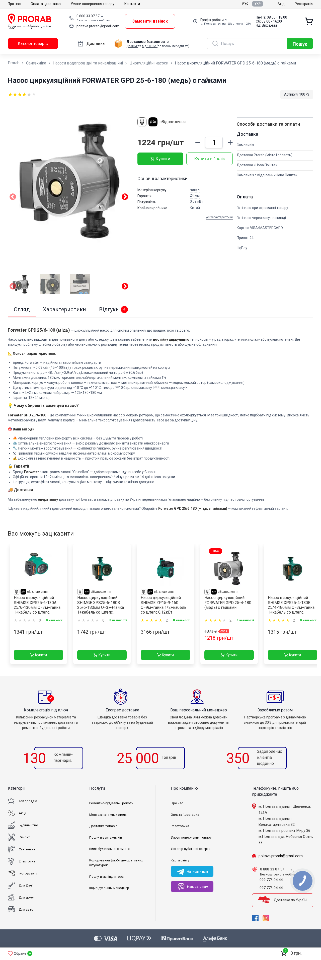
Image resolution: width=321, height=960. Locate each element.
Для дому (26, 897)
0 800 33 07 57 (88, 16)
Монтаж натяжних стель (108, 815)
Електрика (27, 861)
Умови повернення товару (92, 4)
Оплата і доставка (46, 4)
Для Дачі (26, 885)
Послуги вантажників (105, 837)
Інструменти (28, 873)
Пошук (300, 44)
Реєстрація (304, 4)
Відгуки (112, 309)
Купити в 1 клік (209, 158)
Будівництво (28, 825)
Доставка (96, 43)
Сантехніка (36, 63)
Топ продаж (28, 801)
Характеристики (64, 309)
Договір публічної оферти (190, 849)
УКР (258, 4)
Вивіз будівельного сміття (109, 849)
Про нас (14, 4)
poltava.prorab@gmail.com (97, 26)
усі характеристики (219, 217)
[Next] (125, 287)
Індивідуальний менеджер (109, 888)
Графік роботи (212, 20)
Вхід (281, 4)
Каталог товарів (33, 43)
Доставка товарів (103, 826)
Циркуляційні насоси (148, 63)
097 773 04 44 (271, 887)
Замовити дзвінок (150, 21)
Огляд (22, 309)
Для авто (26, 909)
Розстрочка (180, 826)
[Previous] (13, 287)
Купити (162, 158)
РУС (245, 4)
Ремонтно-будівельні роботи (111, 803)
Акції (22, 813)
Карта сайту (180, 860)
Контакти (132, 4)
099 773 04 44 (271, 879)
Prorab (14, 62)
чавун (195, 189)
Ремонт (24, 837)
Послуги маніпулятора (106, 876)
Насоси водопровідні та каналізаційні (88, 63)
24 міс (195, 195)
